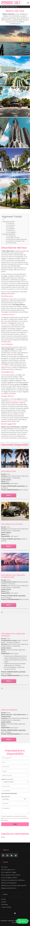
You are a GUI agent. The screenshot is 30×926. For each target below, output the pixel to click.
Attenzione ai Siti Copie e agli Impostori (14, 885)
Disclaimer (4, 904)
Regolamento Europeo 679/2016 (12, 818)
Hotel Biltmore (11, 228)
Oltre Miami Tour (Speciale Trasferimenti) (17, 239)
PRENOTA (8, 495)
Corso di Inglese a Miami (9, 877)
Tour (4, 6)
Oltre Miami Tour (12, 236)
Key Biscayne (11, 223)
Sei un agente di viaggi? (8, 872)
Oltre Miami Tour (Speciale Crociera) (16, 241)
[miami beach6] (15, 71)
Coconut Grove (11, 225)
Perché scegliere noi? (8, 870)
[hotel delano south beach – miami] (15, 163)
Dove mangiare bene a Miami (10, 875)
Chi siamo (4, 867)
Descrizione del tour (9, 222)
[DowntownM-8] (15, 132)
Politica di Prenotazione (8, 883)
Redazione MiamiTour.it (8, 888)
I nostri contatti (6, 907)
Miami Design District (15, 401)
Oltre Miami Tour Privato (14, 237)
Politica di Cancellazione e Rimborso (13, 880)
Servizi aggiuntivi (12, 232)
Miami (7, 6)
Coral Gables (11, 227)
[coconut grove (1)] (15, 40)
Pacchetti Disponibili (9, 234)
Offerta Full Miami (12, 243)
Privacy (3, 899)
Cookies (3, 902)
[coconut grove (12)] (15, 102)
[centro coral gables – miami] (15, 194)
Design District (11, 230)
